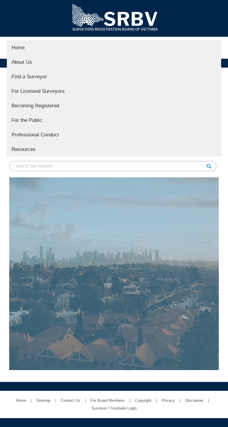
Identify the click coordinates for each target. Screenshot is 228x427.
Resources (24, 149)
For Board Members (108, 400)
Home (18, 47)
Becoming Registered (35, 106)
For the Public (27, 120)
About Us (22, 62)
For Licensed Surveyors (38, 91)
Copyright (143, 400)
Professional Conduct (35, 135)
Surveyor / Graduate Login (114, 408)
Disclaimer (194, 400)
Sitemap (43, 400)
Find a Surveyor (29, 76)
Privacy (168, 400)
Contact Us (70, 400)
